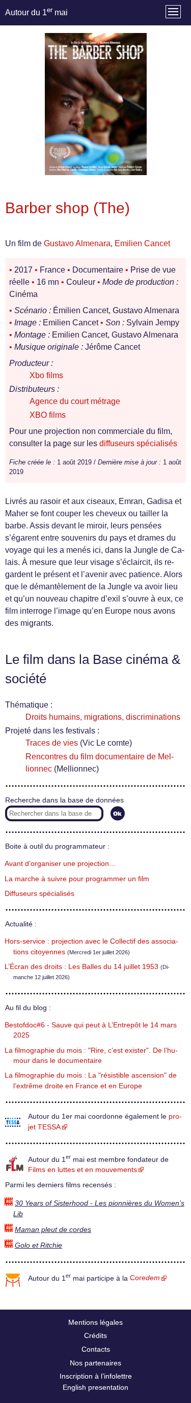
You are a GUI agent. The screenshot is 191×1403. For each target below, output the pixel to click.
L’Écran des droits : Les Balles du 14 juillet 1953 (81, 967)
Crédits (95, 1335)
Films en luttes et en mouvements (82, 1170)
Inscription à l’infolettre (96, 1376)
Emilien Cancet (142, 243)
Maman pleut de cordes (53, 1229)
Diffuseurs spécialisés (39, 893)
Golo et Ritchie (38, 1245)
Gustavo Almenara (77, 243)
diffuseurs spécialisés (138, 443)
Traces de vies (51, 743)
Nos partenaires (95, 1363)
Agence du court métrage (75, 401)
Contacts (95, 1349)
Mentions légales (95, 1322)
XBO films (48, 415)
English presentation (95, 1387)
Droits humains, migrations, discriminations (102, 717)
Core (145, 1278)
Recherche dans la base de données (64, 800)
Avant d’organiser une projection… (60, 863)
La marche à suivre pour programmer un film (77, 879)
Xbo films (46, 375)
